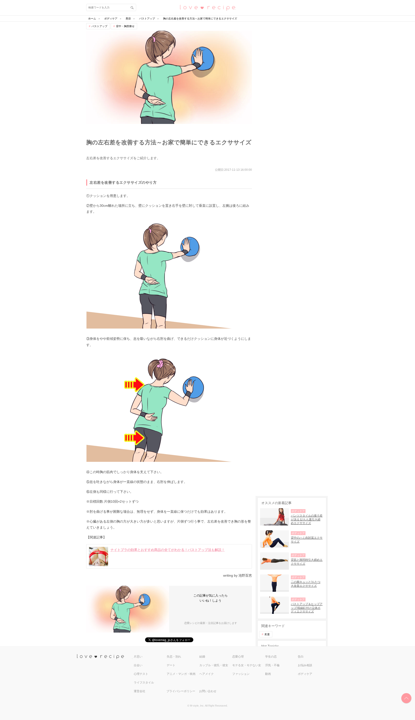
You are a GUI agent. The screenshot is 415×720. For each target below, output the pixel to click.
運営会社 (139, 691)
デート (171, 665)
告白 (301, 656)
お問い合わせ (207, 691)
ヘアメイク (206, 674)
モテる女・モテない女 (246, 665)
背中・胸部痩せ (125, 26)
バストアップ (99, 26)
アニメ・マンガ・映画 (181, 674)
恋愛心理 (238, 656)
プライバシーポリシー (180, 691)
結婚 (202, 656)
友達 (267, 634)
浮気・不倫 (272, 665)
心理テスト (141, 674)
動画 (268, 674)
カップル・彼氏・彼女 (213, 665)
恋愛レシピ (207, 7)
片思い (138, 656)
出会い (138, 665)
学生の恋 (271, 656)
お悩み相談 (305, 665)
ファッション (241, 674)
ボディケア (305, 674)
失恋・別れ (174, 656)
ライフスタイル (144, 682)
